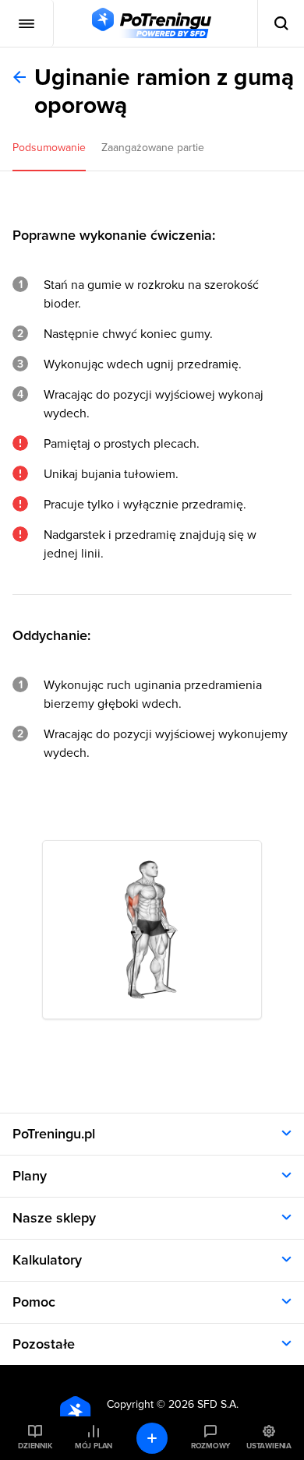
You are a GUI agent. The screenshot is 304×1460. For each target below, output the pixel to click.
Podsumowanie (49, 147)
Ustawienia (269, 1446)
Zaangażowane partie (152, 147)
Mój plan (93, 1446)
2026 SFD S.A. (203, 1404)
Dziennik (34, 1446)
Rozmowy (210, 1446)
